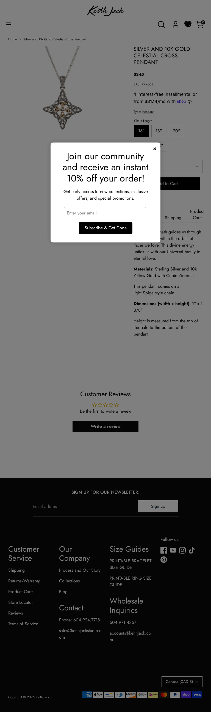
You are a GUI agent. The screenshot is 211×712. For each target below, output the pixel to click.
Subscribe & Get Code (106, 228)
